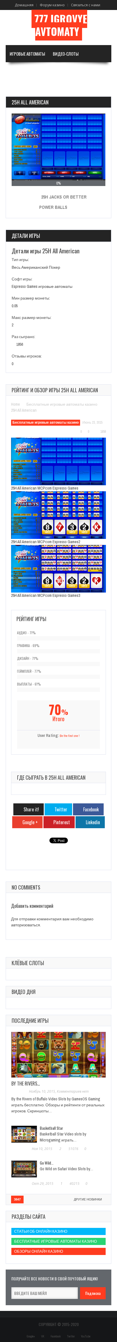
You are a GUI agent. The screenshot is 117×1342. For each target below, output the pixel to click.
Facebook (56, 1336)
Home (15, 404)
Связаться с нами (85, 5)
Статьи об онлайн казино (40, 1231)
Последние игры (30, 1020)
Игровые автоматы (27, 53)
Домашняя (24, 5)
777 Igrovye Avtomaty (60, 25)
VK (42, 1336)
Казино (89, 71)
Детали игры (26, 235)
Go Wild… (46, 1163)
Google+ (31, 1336)
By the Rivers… (25, 1083)
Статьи (16, 88)
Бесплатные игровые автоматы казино (61, 404)
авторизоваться (25, 924)
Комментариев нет (73, 1091)
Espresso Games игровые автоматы (42, 286)
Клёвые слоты (28, 963)
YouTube (85, 1336)
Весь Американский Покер (36, 267)
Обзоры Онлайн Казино (38, 1251)
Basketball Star (51, 1128)
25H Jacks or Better (64, 197)
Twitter (71, 1336)
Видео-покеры (23, 71)
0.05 (15, 305)
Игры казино (57, 71)
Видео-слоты (66, 53)
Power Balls (53, 207)
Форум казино (52, 5)
